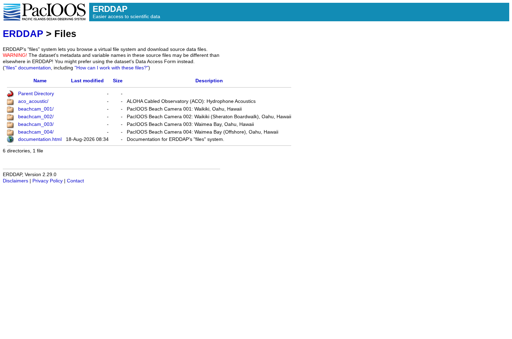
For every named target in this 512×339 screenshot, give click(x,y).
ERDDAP (23, 33)
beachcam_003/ (36, 124)
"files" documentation (28, 67)
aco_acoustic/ (33, 101)
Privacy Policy (47, 180)
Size (118, 80)
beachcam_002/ (36, 116)
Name (40, 80)
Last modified (87, 80)
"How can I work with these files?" (111, 67)
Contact (75, 180)
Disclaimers (15, 180)
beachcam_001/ (36, 109)
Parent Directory (36, 93)
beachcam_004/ (36, 132)
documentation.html (40, 139)
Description (209, 80)
